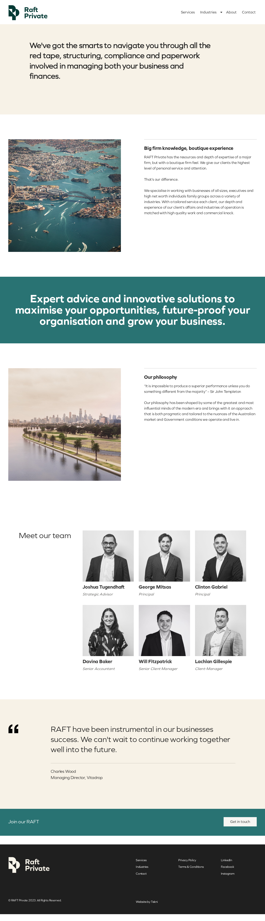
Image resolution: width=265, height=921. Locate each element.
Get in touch (240, 821)
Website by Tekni (147, 902)
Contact (249, 12)
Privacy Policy (187, 860)
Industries (208, 12)
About (231, 12)
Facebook (227, 867)
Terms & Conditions (191, 867)
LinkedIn (226, 860)
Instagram (228, 873)
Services (188, 12)
